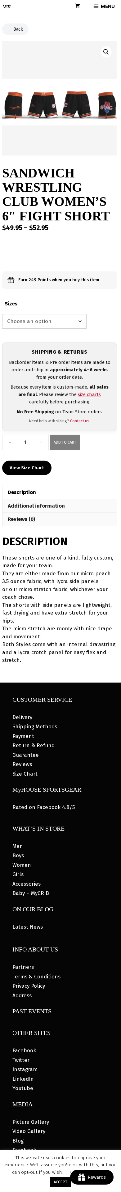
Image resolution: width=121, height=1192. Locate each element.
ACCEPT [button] (60, 1182)
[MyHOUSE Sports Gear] (7, 6)
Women (21, 865)
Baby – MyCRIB (30, 893)
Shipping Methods (34, 726)
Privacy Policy (28, 986)
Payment (23, 736)
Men (17, 846)
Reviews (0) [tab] (21, 519)
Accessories (26, 884)
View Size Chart (27, 467)
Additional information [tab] (36, 506)
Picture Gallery (30, 1122)
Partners (23, 967)
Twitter (20, 1060)
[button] (106, 51)
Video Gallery (28, 1131)
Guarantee (25, 755)
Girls (18, 874)
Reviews (22, 764)
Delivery (22, 717)
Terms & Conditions (36, 976)
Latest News (27, 927)
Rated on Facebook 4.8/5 (43, 807)
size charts (89, 394)
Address (22, 995)
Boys (18, 855)
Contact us (79, 421)
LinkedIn (23, 1079)
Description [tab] (22, 492)
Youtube (22, 1088)
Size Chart (25, 774)
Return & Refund (33, 745)
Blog (18, 1141)
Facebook (24, 1050)
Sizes (11, 303)
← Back (15, 29)
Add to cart (65, 442)
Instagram (25, 1069)
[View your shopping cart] (77, 6)
